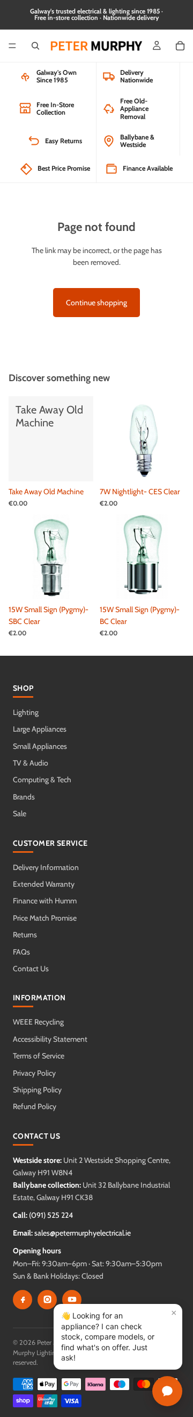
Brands (24, 797)
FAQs (21, 952)
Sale (19, 813)
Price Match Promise (45, 918)
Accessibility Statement (50, 1039)
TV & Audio (30, 763)
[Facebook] (22, 1299)
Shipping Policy (37, 1090)
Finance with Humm (45, 901)
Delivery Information (46, 867)
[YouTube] (71, 1299)
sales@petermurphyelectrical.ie (82, 1233)
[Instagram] (47, 1299)
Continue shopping (96, 302)
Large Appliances (39, 729)
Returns (25, 934)
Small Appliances (40, 746)
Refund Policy (34, 1106)
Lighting (26, 712)
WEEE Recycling (38, 1022)
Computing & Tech (42, 779)
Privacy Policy (34, 1073)
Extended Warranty (44, 884)
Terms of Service (38, 1056)
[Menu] (12, 45)
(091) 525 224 (51, 1215)
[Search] (35, 46)
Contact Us (31, 968)
